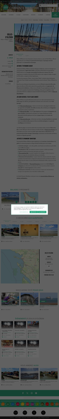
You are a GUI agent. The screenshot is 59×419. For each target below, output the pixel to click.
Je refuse (34, 212)
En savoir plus (24, 212)
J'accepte (43, 212)
